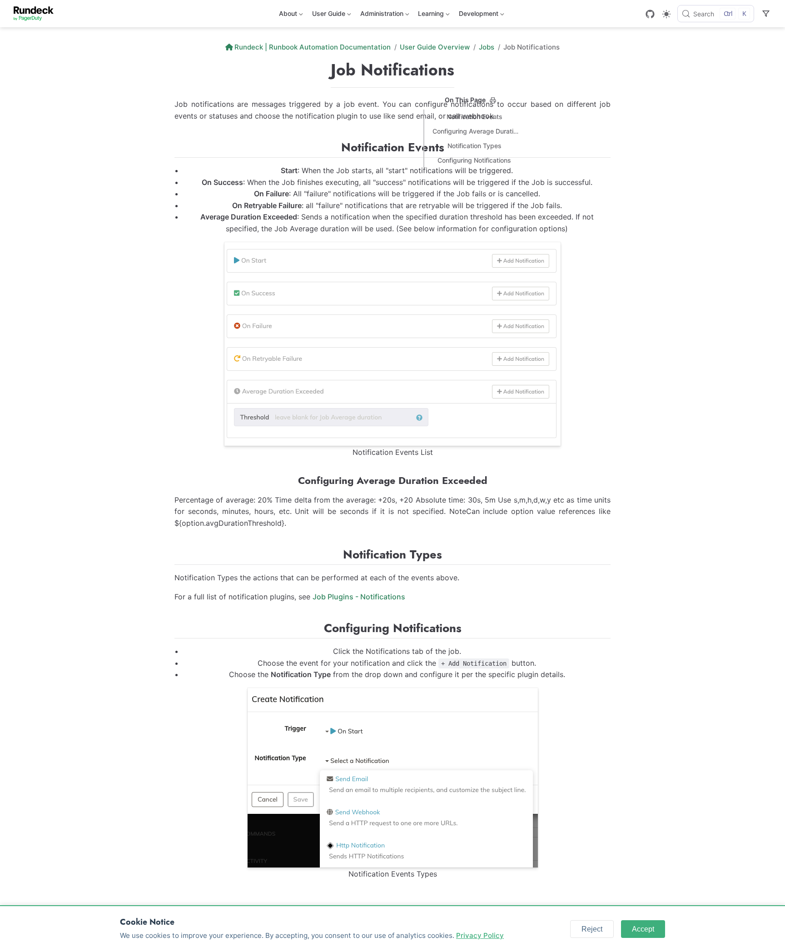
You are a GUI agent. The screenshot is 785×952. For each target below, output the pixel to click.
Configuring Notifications (474, 160)
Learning (430, 15)
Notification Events (474, 116)
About (287, 15)
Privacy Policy (480, 935)
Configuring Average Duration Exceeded (476, 131)
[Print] (493, 100)
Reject (591, 929)
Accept (643, 929)
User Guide (327, 15)
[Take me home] (36, 13)
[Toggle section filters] (766, 13)
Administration (380, 15)
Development (477, 15)
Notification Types (474, 146)
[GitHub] (650, 14)
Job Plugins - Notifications (359, 596)
